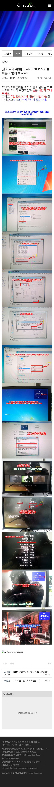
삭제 (12, 663)
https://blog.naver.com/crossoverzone (20, 767)
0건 (13, 77)
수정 (5, 663)
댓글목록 (7, 694)
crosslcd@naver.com (11, 754)
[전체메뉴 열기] (49, 5)
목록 (49, 663)
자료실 (41, 53)
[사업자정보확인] (37, 748)
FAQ (18, 53)
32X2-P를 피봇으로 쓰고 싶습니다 (26, 680)
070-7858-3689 (12, 758)
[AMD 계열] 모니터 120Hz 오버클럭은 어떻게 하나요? (26, 673)
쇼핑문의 (29, 53)
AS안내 (7, 53)
